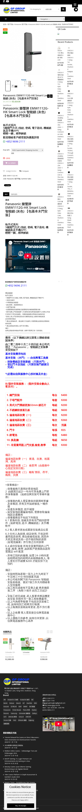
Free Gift (6, 150)
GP (24, 703)
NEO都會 (32, 706)
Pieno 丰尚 (26, 710)
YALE (14, 720)
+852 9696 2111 (15, 141)
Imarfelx (29, 703)
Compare (25, 171)
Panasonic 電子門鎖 (21, 24)
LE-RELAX (14, 706)
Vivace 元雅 (7, 720)
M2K (20, 706)
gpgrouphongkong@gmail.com (54, 703)
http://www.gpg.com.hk (52, 705)
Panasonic (7, 710)
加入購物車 (12, 163)
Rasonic (6, 713)
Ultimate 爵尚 (12, 717)
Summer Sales (26, 179)
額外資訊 (14, 194)
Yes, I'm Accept (20, 806)
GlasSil (18, 703)
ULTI (5, 717)
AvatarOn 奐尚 (24, 700)
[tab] (6, 194)
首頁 (4, 24)
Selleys (34, 713)
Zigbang (31, 720)
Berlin (5, 703)
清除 (12, 153)
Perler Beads (17, 710)
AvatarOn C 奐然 (13, 700)
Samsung (14, 713)
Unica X (21, 717)
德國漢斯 (6, 724)
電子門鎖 (10, 24)
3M (5, 700)
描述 (6, 194)
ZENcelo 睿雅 (22, 720)
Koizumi (6, 706)
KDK (35, 703)
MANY (25, 706)
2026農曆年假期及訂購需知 (14, 745)
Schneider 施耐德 (24, 713)
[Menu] (75, 4)
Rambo (34, 710)
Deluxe (12, 703)
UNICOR (28, 717)
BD (32, 700)
